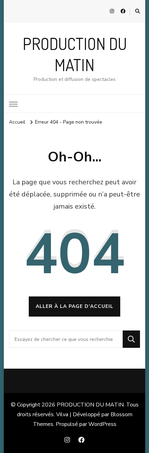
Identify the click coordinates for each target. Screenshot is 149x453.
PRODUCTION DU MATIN (90, 405)
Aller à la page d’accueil (74, 306)
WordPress (102, 424)
